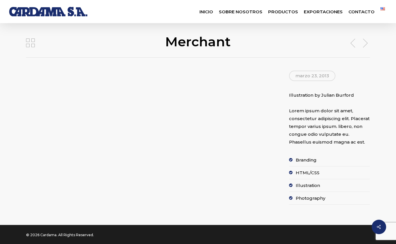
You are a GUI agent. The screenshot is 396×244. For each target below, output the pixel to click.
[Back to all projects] (30, 43)
